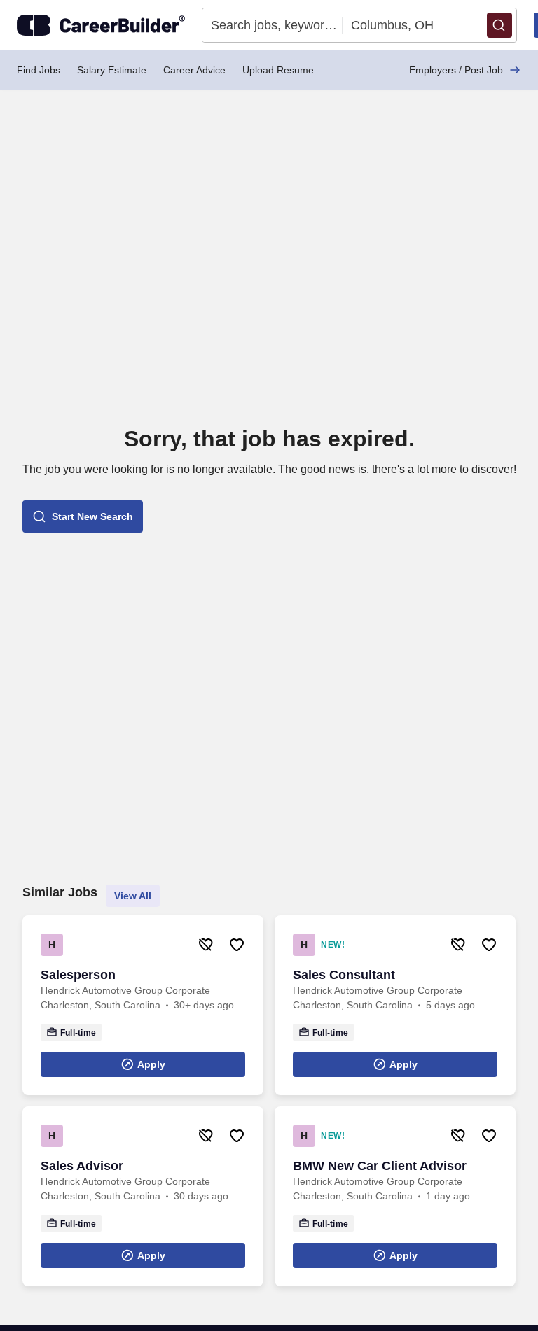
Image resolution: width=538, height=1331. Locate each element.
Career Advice (194, 70)
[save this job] (236, 945)
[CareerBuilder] (101, 25)
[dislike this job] (206, 945)
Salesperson (78, 975)
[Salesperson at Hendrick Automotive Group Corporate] (143, 1005)
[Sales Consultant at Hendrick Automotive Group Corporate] (395, 1005)
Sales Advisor (82, 1166)
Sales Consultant (344, 975)
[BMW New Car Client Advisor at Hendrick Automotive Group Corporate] (395, 1196)
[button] (499, 25)
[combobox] (272, 25)
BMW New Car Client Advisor (380, 1166)
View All (132, 895)
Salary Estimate (111, 70)
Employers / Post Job (456, 70)
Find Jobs (38, 70)
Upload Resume (278, 70)
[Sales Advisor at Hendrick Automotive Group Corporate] (143, 1196)
